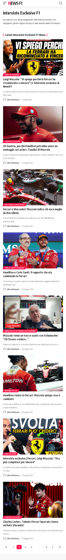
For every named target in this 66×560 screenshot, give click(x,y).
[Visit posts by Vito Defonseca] (4, 99)
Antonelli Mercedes (15, 205)
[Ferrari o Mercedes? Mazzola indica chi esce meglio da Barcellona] (33, 187)
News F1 (15, 3)
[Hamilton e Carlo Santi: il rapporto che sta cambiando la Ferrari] (33, 250)
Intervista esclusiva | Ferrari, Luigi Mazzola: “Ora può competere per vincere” (31, 460)
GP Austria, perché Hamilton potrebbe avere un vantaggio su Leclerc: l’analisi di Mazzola (30, 147)
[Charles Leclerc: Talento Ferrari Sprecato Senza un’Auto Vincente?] (33, 500)
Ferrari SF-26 (11, 391)
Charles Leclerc (13, 141)
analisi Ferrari (12, 75)
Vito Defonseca (13, 100)
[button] (5, 3)
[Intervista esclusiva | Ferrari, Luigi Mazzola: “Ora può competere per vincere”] (33, 436)
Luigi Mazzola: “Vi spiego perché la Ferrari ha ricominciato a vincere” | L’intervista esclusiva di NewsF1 (31, 82)
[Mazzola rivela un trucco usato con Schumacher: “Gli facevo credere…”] (33, 314)
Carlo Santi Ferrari (14, 268)
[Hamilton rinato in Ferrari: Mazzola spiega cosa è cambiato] (33, 373)
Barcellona (10, 454)
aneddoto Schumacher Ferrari (20, 331)
